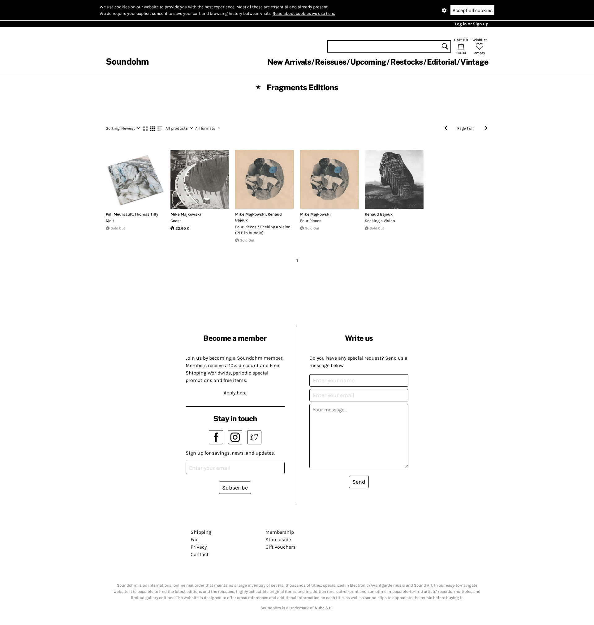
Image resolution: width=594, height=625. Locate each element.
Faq (195, 539)
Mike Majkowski (185, 214)
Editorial (441, 61)
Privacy (199, 547)
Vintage (474, 61)
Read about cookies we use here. (304, 13)
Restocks (406, 61)
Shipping (201, 532)
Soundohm (127, 61)
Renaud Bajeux (379, 214)
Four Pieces (310, 220)
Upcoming (368, 61)
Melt (110, 220)
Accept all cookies (473, 10)
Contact (200, 554)
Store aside (278, 539)
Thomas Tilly (146, 214)
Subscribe (235, 487)
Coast (175, 220)
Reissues (330, 61)
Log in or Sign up (471, 24)
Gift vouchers (280, 547)
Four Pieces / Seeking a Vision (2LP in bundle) (263, 230)
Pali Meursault (119, 214)
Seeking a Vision (380, 220)
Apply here (235, 393)
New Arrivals (289, 61)
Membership (279, 532)
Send (358, 481)
